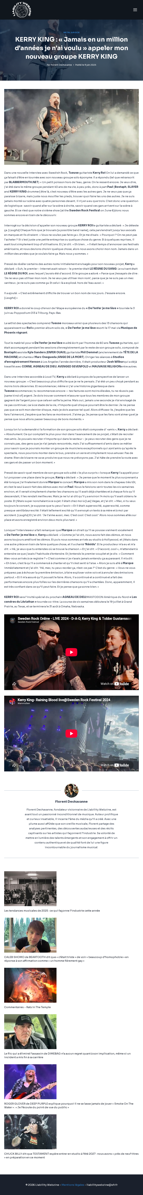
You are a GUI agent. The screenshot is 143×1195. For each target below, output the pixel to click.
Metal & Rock (71, 32)
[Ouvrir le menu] (135, 9)
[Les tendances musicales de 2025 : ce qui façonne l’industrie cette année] (71, 888)
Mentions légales (73, 1184)
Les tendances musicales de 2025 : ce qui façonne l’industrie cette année (52, 910)
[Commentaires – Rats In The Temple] (71, 985)
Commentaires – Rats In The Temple (27, 1007)
